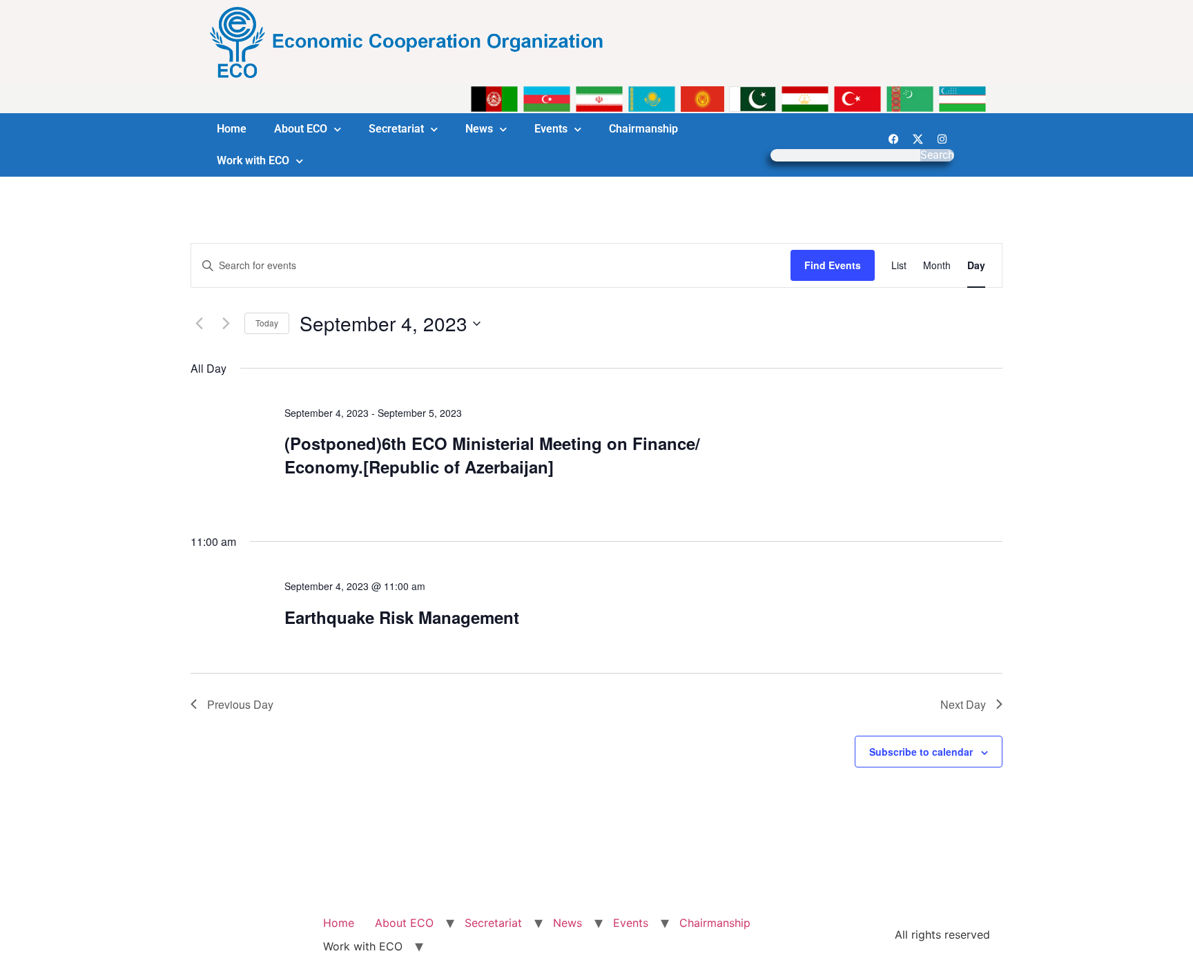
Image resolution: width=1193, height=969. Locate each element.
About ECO (300, 128)
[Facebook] (893, 138)
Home (231, 128)
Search (937, 155)
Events (551, 128)
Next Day (963, 704)
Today (266, 323)
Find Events (832, 265)
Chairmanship (643, 128)
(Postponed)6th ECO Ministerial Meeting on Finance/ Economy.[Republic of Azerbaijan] (492, 454)
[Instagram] (941, 138)
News (479, 128)
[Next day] (225, 323)
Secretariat (396, 128)
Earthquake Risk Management (401, 617)
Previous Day (240, 704)
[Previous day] (199, 323)
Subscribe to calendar (921, 751)
